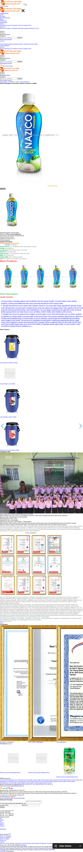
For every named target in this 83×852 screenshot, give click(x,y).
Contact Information (19, 798)
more (1, 623)
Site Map (20, 28)
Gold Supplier (10, 843)
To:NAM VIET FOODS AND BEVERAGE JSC (13, 803)
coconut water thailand (33, 781)
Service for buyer (5, 25)
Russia (6, 6)
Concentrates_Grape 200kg (8, 417)
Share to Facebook (5, 836)
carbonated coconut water (24, 780)
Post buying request (6, 39)
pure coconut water (20, 781)
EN (3, 66)
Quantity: (2, 805)
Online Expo (3, 22)
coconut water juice (76, 780)
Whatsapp (23, 845)
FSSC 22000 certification (35, 742)
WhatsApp (3, 829)
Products (2, 16)
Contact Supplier (5, 240)
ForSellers (2, 822)
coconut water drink (38, 780)
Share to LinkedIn (5, 837)
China (2, 6)
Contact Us (9, 28)
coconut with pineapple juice (8, 780)
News (1, 19)
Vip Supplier (14, 25)
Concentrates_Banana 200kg (8, 363)
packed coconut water (59, 781)
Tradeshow (3, 21)
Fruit (17, 82)
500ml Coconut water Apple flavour (10, 772)
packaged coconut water (7, 781)
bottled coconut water (27, 783)
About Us (2, 27)
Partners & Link (34, 28)
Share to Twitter (4, 839)
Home (2, 15)
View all (49, 783)
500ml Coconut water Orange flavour (67, 777)
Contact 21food (26, 843)
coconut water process (40, 783)
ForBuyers (2, 819)
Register (6, 13)
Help (29, 25)
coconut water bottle (15, 783)
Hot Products (50, 843)
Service (2, 24)
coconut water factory (64, 780)
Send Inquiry (10, 851)
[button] (2, 426)
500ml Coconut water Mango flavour (38, 772)
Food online (3, 82)
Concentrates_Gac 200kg (7, 384)
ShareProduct (2, 825)
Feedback (26, 28)
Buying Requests (5, 18)
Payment (15, 28)
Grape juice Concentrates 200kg (9, 450)
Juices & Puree (24, 82)
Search (20, 37)
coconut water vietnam (46, 781)
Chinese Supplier (23, 25)
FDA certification (61, 742)
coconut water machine (51, 780)
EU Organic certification (7, 742)
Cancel (2, 41)
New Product (35, 843)
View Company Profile (6, 798)
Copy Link (3, 840)
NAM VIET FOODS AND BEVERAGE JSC (12, 786)
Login (1, 13)
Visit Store (3, 851)
